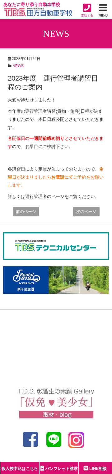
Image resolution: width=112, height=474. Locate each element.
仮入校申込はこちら (20, 468)
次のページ (86, 211)
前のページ (26, 211)
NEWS (18, 66)
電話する (87, 15)
